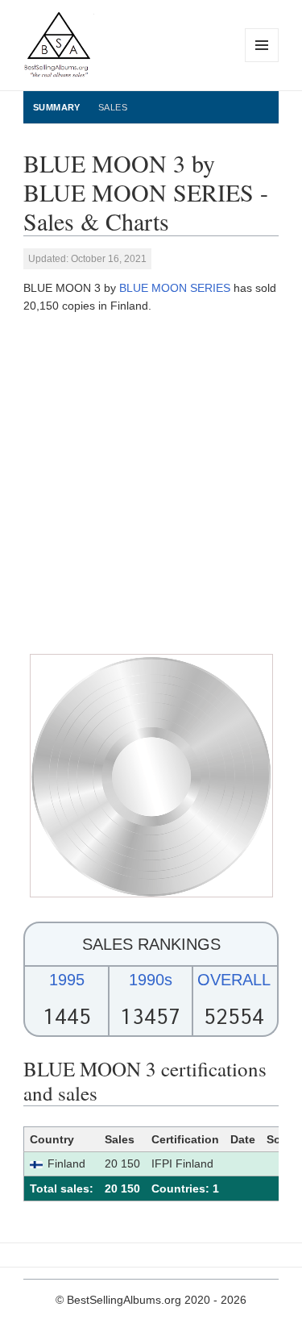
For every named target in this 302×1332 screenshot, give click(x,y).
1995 (67, 980)
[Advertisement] (151, 484)
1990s (150, 980)
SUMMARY (57, 107)
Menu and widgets (262, 61)
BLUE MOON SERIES (174, 287)
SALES (112, 107)
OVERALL (234, 980)
